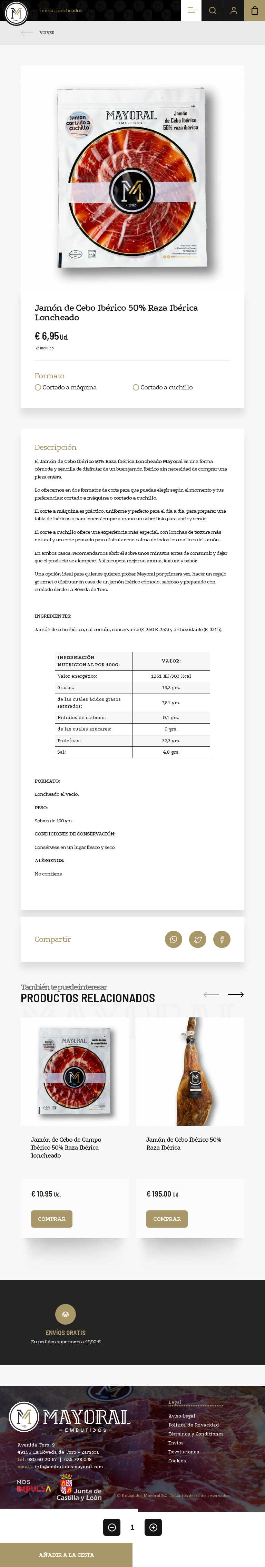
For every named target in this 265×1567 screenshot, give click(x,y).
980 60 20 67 (42, 1459)
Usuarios (233, 10)
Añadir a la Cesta (66, 1554)
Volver (47, 32)
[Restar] (111, 1527)
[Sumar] (153, 1527)
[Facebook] (197, 939)
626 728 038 (78, 1459)
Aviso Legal (181, 1416)
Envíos (176, 1443)
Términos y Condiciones (196, 1434)
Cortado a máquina (69, 387)
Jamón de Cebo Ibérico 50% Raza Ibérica (183, 1143)
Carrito (254, 10)
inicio (46, 10)
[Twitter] (221, 939)
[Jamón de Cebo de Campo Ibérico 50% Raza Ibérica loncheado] (75, 1071)
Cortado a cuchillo (166, 387)
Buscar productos (212, 10)
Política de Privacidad (193, 1425)
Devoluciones (183, 1452)
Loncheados (69, 10)
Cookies (177, 1461)
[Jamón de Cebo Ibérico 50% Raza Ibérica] (190, 1071)
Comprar (52, 1219)
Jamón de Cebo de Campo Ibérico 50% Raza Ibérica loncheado (66, 1147)
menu (191, 10)
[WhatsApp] (173, 939)
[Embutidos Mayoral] (16, 13)
